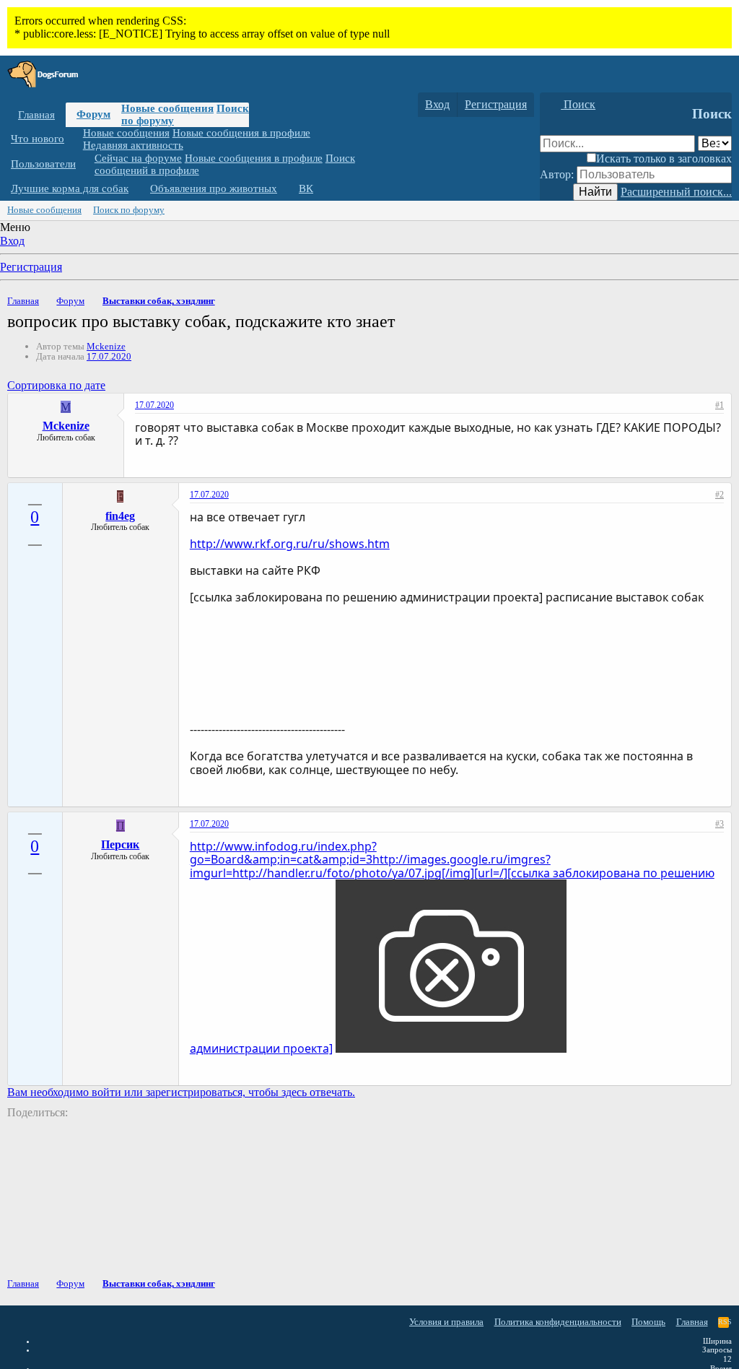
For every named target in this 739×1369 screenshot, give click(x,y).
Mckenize (106, 346)
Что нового (37, 138)
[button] (75, 139)
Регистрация (31, 267)
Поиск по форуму (129, 209)
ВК (306, 188)
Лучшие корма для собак (69, 188)
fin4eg (120, 516)
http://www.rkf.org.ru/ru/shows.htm (290, 544)
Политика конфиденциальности (557, 1321)
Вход (12, 241)
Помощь (648, 1321)
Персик (120, 844)
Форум (93, 114)
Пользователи (43, 164)
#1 (719, 405)
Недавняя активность (133, 145)
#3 (719, 824)
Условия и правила (446, 1321)
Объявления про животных (213, 188)
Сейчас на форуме (138, 158)
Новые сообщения (167, 108)
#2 (719, 495)
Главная (36, 115)
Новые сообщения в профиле (241, 133)
